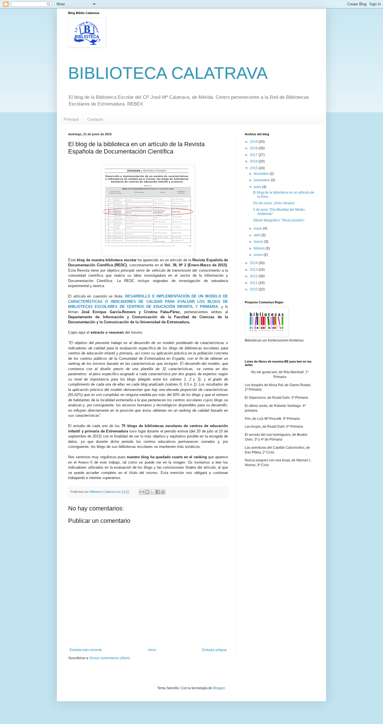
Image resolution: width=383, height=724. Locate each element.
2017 (254, 155)
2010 (254, 289)
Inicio (152, 650)
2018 (254, 148)
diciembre (262, 174)
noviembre (262, 180)
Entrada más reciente (86, 650)
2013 (254, 270)
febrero (260, 248)
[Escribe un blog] (147, 492)
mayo (258, 228)
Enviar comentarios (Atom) (110, 658)
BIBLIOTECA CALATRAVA (168, 73)
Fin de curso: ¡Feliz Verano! (274, 203)
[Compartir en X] (152, 492)
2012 (254, 276)
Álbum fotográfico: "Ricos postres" (278, 220)
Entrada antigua (214, 650)
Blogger (219, 688)
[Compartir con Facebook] (157, 492)
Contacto (95, 119)
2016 (254, 161)
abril (257, 235)
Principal (71, 119)
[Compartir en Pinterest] (163, 492)
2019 (254, 142)
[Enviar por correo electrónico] (141, 492)
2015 (254, 168)
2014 (254, 263)
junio (258, 187)
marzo (259, 242)
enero (259, 255)
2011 (254, 283)
